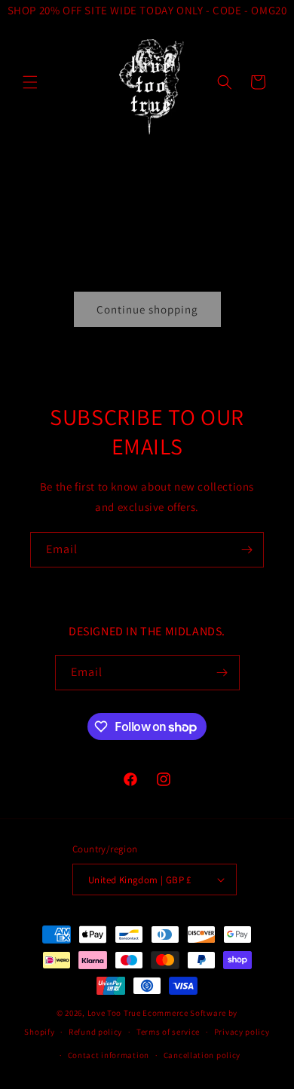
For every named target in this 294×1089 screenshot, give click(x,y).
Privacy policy (242, 1031)
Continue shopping (147, 309)
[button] (30, 82)
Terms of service (168, 1031)
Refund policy (95, 1031)
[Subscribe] (246, 549)
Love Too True (114, 1013)
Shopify (39, 1031)
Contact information (108, 1055)
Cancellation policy (202, 1055)
